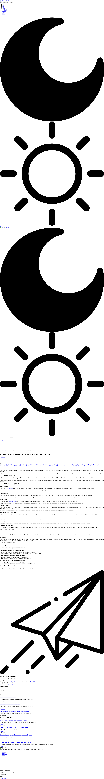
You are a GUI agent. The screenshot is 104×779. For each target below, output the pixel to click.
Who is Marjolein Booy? (4, 464)
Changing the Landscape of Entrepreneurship (75, 464)
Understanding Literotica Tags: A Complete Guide (14, 727)
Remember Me (3, 774)
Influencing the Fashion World (88, 464)
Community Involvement (52, 464)
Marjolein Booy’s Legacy (8, 465)
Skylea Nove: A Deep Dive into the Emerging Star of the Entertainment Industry (14, 711)
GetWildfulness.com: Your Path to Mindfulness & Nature (16, 742)
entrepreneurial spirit (9, 488)
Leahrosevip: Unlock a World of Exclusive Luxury (14, 720)
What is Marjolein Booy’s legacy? (96, 465)
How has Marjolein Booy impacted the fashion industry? (62, 465)
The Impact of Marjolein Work (62, 464)
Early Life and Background (13, 464)
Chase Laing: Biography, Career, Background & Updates (16, 735)
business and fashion (12, 501)
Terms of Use (13, 681)
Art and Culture (45, 464)
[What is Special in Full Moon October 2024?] (2, 694)
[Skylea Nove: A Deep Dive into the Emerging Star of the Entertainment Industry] (2, 709)
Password (1, 772)
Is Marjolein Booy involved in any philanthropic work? (81, 465)
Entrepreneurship (33, 464)
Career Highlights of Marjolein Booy (24, 464)
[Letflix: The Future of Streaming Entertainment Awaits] (1, 702)
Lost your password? (3, 778)
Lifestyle (1, 451)
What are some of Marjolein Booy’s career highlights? (43, 465)
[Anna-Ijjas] (4, 227)
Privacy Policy (32, 681)
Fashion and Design (39, 464)
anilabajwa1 (3, 457)
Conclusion (14, 465)
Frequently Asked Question (21, 465)
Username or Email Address (5, 770)
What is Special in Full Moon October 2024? (8, 697)
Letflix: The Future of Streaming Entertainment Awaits (10, 704)
